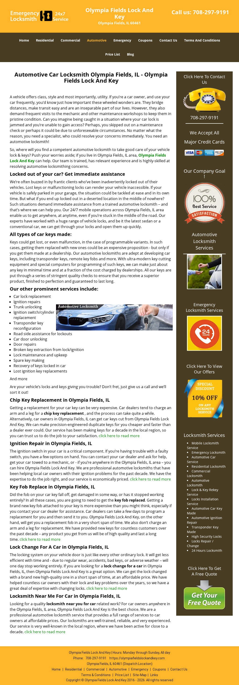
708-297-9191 (211, 12)
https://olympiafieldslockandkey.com (137, 658)
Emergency (122, 40)
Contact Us (168, 40)
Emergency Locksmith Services (204, 307)
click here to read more (119, 435)
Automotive (96, 40)
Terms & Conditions (96, 675)
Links (154, 675)
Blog (130, 54)
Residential (45, 40)
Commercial (70, 40)
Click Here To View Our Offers (204, 369)
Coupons (145, 40)
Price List (112, 54)
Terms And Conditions (202, 40)
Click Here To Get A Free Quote (204, 571)
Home (24, 40)
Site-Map (140, 675)
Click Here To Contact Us (204, 79)
